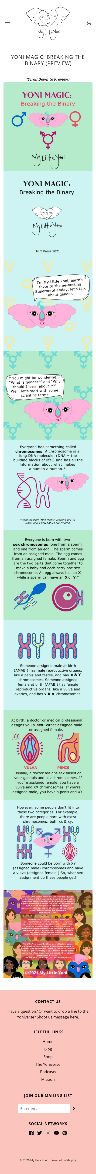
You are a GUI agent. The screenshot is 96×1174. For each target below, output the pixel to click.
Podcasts (48, 1071)
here (74, 1017)
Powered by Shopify (63, 1160)
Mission (48, 1079)
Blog (48, 1049)
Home (48, 1041)
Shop (48, 1056)
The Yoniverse (48, 1064)
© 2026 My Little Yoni (34, 1160)
